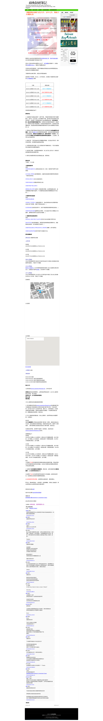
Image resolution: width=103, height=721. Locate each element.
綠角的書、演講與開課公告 (37, 504)
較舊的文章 (56, 705)
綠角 (27, 517)
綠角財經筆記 (38, 3)
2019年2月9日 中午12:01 (30, 699)
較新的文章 (28, 705)
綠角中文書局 (35, 9)
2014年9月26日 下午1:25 (30, 648)
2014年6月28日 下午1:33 (30, 571)
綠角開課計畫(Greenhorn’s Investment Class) (36, 497)
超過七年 (35, 132)
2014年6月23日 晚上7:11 (30, 560)
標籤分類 (66, 12)
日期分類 (71, 12)
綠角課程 (29, 9)
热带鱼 (27, 510)
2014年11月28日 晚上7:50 (30, 675)
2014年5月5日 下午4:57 (30, 515)
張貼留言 (27, 702)
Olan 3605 (62, 54)
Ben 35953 (63, 51)
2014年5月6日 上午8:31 (30, 522)
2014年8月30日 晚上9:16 (30, 602)
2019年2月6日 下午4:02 (30, 684)
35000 (62, 49)
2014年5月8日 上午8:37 (30, 528)
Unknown (28, 676)
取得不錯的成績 (54, 58)
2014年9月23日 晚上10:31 (30, 635)
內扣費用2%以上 (31, 65)
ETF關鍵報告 (30, 78)
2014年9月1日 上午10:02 (30, 614)
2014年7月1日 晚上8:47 (30, 582)
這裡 (33, 489)
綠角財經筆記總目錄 (53, 9)
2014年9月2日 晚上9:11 (30, 625)
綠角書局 (40, 9)
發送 (73, 60)
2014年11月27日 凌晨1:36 (30, 667)
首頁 (26, 9)
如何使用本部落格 (46, 9)
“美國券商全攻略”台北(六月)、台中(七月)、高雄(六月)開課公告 (42, 13)
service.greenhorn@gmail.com (38, 388)
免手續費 (46, 63)
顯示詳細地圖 (28, 366)
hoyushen (28, 604)
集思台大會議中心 (30, 267)
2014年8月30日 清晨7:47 (30, 591)
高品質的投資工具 (45, 58)
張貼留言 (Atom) (33, 508)
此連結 (37, 269)
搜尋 (62, 12)
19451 (62, 60)
